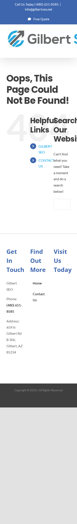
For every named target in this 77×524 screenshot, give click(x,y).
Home (37, 283)
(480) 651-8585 (47, 4)
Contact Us (39, 297)
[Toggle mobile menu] (69, 51)
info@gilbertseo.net (38, 9)
